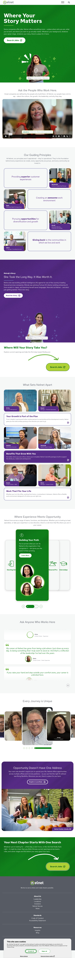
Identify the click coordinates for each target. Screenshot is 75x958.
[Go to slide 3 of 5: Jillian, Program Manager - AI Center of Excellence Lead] (45, 748)
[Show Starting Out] (63, 565)
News (37, 908)
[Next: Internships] (41, 606)
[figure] (37, 810)
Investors (37, 904)
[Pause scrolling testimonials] (68, 685)
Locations (37, 901)
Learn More (26, 553)
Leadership (37, 899)
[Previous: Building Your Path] (23, 606)
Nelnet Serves (37, 906)
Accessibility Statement (37, 921)
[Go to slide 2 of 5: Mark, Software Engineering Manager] (43, 748)
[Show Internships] (52, 565)
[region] (37, 655)
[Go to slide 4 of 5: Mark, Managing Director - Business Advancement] (48, 748)
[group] (32, 565)
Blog (37, 933)
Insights (37, 930)
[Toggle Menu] (62, 2)
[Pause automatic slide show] (32, 606)
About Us (37, 896)
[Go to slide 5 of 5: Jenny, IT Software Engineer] (51, 748)
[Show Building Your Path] (11, 565)
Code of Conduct (37, 918)
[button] (37, 419)
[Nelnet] (8, 2)
